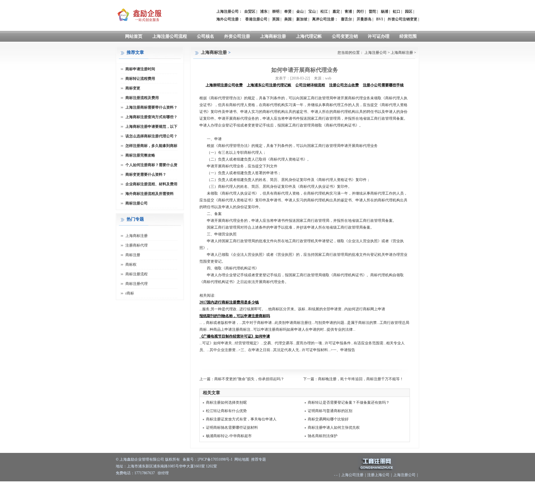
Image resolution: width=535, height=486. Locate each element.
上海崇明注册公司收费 (224, 85)
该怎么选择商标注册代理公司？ (151, 136)
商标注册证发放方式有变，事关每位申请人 (241, 419)
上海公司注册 (352, 475)
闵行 (360, 11)
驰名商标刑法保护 (322, 436)
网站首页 (133, 36)
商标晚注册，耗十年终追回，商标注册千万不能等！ (360, 379)
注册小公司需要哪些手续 (383, 85)
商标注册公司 (136, 203)
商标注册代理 (136, 284)
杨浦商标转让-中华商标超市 (229, 436)
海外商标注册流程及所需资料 (149, 193)
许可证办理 (378, 36)
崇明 (276, 11)
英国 (276, 19)
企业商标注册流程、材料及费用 (151, 184)
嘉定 (336, 11)
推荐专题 (258, 459)
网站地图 (241, 459)
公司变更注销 (345, 36)
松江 (324, 11)
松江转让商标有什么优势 (226, 411)
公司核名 (205, 36)
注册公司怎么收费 (344, 85)
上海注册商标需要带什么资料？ (151, 107)
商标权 (131, 264)
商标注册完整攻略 (140, 155)
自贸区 (249, 11)
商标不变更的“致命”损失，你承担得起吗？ (249, 379)
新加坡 (301, 19)
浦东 (264, 11)
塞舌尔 (346, 19)
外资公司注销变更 (402, 19)
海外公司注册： (229, 19)
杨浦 (384, 11)
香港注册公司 (256, 19)
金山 (300, 11)
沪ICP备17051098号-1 (215, 459)
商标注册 (132, 255)
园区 (408, 11)
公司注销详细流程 (310, 85)
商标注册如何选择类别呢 (226, 402)
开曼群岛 (364, 19)
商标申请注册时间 (140, 69)
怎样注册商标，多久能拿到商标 (151, 146)
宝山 (312, 11)
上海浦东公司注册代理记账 (269, 85)
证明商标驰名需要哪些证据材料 (232, 427)
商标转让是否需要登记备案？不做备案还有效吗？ (348, 402)
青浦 (348, 11)
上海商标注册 (273, 36)
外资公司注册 (237, 36)
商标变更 (132, 88)
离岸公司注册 (323, 19)
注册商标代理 (136, 245)
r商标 (129, 293)
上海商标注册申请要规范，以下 (151, 126)
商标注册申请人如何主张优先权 (334, 427)
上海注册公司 (375, 52)
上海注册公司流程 (169, 36)
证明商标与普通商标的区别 (330, 411)
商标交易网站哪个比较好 (328, 419)
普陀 (372, 11)
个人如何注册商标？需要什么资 (151, 165)
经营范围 (408, 36)
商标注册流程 (136, 274)
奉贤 (288, 11)
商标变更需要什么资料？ (145, 174)
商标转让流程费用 (140, 78)
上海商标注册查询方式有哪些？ (151, 117)
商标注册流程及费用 (142, 98)
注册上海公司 (378, 475)
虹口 (396, 11)
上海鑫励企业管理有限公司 (142, 459)
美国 (288, 19)
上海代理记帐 (309, 36)
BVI (379, 19)
